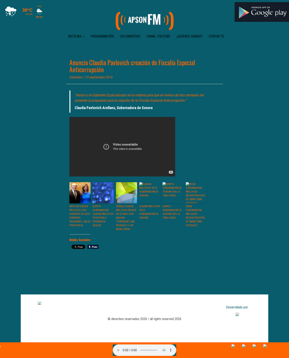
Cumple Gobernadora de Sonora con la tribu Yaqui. (172, 212)
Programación (102, 36)
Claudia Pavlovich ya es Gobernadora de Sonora (149, 212)
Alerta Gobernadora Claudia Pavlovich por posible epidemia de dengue (103, 216)
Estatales (75, 77)
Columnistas (130, 36)
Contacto (216, 36)
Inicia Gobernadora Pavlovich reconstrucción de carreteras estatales (195, 216)
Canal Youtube (158, 36)
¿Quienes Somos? (189, 36)
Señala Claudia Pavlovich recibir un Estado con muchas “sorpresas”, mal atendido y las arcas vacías (126, 218)
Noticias (75, 36)
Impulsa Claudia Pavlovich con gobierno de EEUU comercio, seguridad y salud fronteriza (80, 216)
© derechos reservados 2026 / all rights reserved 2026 (144, 319)
